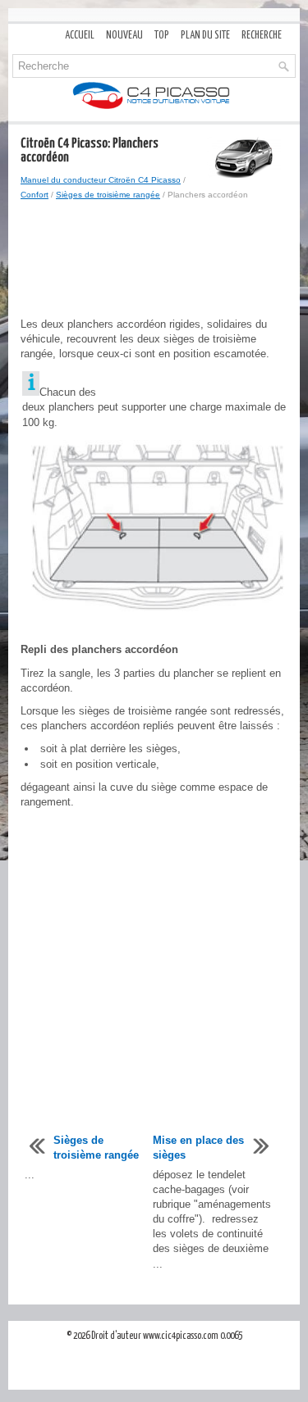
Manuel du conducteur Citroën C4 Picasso (101, 179)
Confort (34, 194)
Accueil (79, 35)
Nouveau (124, 35)
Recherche (261, 35)
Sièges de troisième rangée (108, 194)
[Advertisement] (154, 260)
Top (161, 35)
